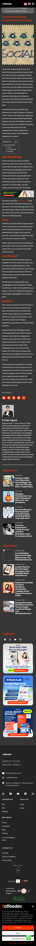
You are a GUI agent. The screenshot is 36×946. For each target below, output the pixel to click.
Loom (9, 147)
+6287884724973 (11, 777)
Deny (18, 933)
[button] (33, 906)
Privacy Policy (22, 943)
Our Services (7, 799)
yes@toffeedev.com (13, 773)
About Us (24, 799)
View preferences (18, 939)
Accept (18, 928)
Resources (6, 817)
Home (7, 8)
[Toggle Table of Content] (14, 142)
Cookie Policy (12, 943)
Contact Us (7, 848)
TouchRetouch (12, 149)
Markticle (10, 151)
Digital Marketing (15, 8)
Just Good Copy (9, 145)
